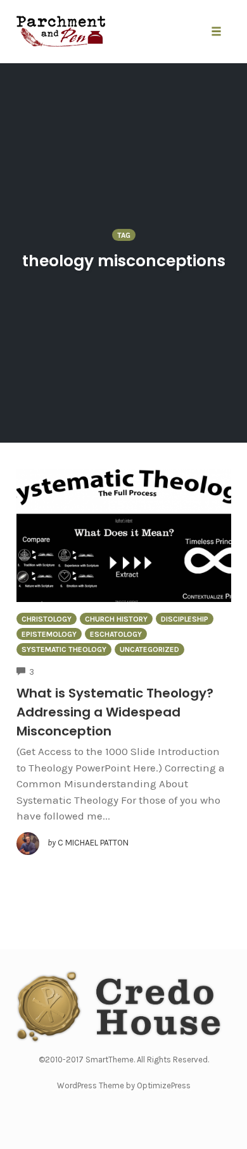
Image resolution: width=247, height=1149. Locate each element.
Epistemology (49, 634)
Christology (47, 619)
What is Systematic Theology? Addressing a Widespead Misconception (114, 712)
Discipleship (184, 619)
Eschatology (116, 634)
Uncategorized (149, 649)
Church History (116, 619)
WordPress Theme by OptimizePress (124, 1085)
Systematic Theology (64, 649)
